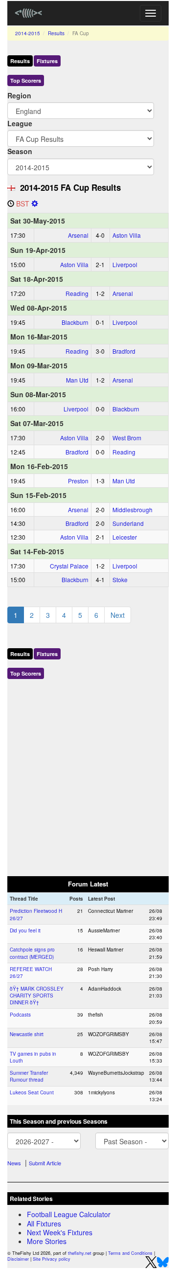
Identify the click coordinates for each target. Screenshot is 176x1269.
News (14, 1163)
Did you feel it (25, 930)
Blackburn (75, 322)
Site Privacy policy (51, 1259)
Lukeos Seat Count (32, 1092)
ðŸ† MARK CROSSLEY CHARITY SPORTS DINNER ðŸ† (37, 995)
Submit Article (45, 1163)
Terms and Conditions (130, 1253)
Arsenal (78, 235)
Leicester (124, 537)
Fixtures (47, 61)
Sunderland (128, 523)
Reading (77, 293)
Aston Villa (126, 235)
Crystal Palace (69, 566)
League (19, 123)
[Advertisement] (88, 775)
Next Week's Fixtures (59, 1232)
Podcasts (20, 1014)
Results (56, 33)
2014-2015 (27, 33)
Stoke (120, 579)
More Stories (46, 1241)
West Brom (126, 437)
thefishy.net (79, 1253)
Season (19, 151)
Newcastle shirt (27, 1034)
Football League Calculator (68, 1214)
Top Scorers (25, 80)
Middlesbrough (132, 509)
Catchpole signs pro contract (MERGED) (32, 953)
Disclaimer (18, 1259)
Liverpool (124, 264)
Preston (78, 480)
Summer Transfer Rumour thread (29, 1076)
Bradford (123, 351)
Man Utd (77, 380)
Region (19, 95)
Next (117, 615)
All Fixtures (44, 1223)
